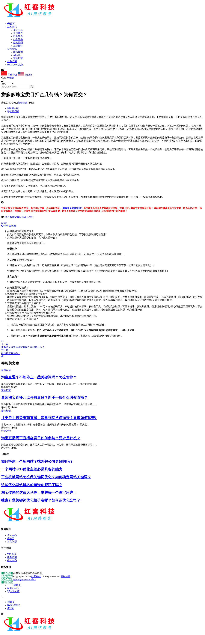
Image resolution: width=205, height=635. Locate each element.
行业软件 (18, 36)
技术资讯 (12, 49)
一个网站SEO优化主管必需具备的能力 (31, 469)
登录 (11, 78)
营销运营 (18, 58)
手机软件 (18, 33)
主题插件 (18, 45)
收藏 (13, 225)
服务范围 (12, 557)
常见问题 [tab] (14, 111)
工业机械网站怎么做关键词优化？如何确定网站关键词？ (46, 477)
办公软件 (18, 39)
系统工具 (18, 30)
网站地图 (65, 576)
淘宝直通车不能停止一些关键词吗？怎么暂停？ (39, 377)
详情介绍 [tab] (14, 108)
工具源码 (12, 27)
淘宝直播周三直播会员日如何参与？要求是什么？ (40, 438)
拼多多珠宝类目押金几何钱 (19, 217)
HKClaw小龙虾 (15, 64)
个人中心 (12, 535)
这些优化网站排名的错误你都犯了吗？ (31, 485)
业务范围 (12, 61)
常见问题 (12, 541)
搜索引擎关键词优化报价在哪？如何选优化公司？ (40, 500)
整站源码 (18, 42)
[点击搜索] (32, 86)
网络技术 (18, 52)
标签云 (10, 538)
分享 (5, 225)
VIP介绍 (11, 554)
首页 (12, 23)
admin (4, 223)
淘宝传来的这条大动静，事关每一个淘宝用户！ (39, 492)
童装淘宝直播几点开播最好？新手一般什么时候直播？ (44, 397)
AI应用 (17, 55)
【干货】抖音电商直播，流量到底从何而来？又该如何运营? (49, 418)
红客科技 (36, 576)
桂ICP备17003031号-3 (24, 579)
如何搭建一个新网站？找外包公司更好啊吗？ (37, 461)
